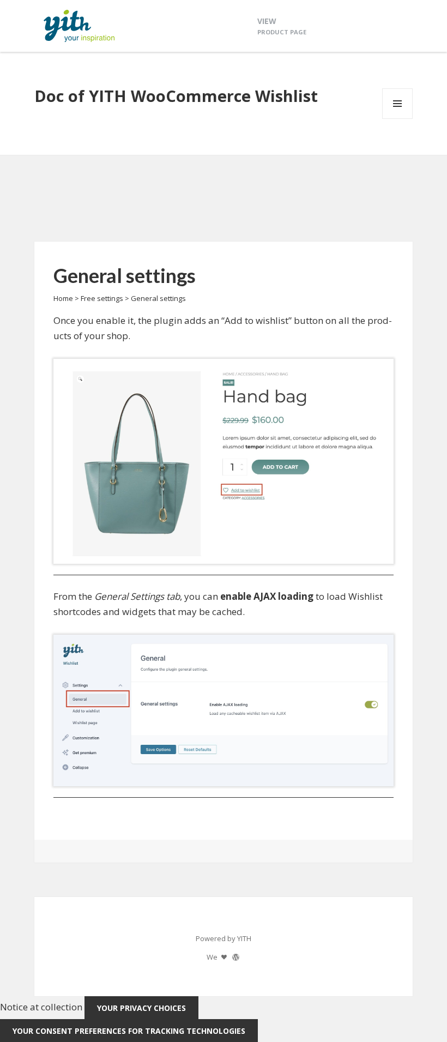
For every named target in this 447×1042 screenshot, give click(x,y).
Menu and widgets (398, 118)
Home (63, 298)
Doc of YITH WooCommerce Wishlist (176, 95)
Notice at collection (41, 1007)
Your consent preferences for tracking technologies (129, 1031)
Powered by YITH (223, 938)
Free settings (102, 298)
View (281, 26)
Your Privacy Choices (141, 1008)
